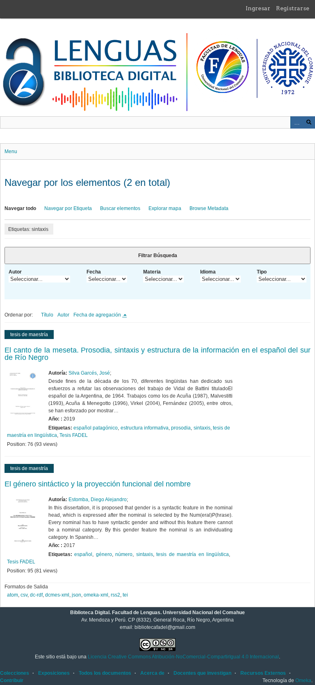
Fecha (94, 272)
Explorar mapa (164, 208)
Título (47, 315)
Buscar (309, 122)
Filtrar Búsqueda (157, 255)
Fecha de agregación (97, 315)
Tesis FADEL (73, 435)
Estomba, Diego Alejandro (97, 499)
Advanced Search (296, 122)
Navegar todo (20, 208)
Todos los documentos (105, 673)
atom (12, 595)
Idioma (208, 272)
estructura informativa (145, 428)
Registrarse (292, 8)
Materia (152, 272)
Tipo (262, 272)
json (76, 595)
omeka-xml (96, 595)
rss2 (115, 595)
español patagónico (95, 428)
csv (24, 595)
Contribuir (11, 680)
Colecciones (14, 673)
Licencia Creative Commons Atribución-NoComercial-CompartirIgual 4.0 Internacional (183, 657)
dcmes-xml (57, 595)
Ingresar (258, 8)
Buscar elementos (120, 208)
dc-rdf (36, 595)
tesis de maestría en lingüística (192, 554)
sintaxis (202, 428)
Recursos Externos (263, 673)
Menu (11, 151)
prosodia (181, 428)
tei (125, 595)
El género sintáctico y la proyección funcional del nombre (98, 484)
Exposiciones (54, 673)
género (104, 554)
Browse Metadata (208, 208)
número (123, 554)
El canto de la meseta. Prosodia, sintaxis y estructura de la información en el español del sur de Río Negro (157, 354)
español (83, 554)
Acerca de (152, 673)
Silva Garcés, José (89, 373)
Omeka (303, 680)
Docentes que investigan (202, 673)
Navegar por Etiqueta (68, 208)
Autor (15, 272)
